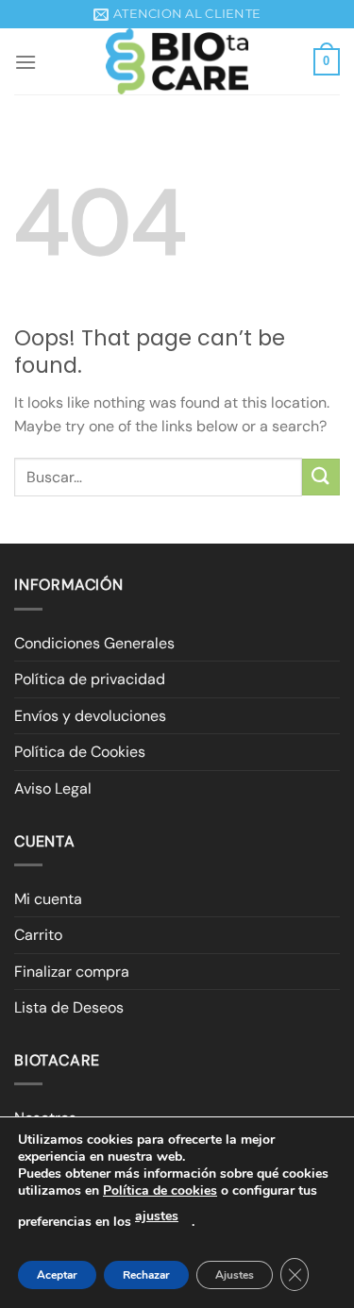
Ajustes (234, 1275)
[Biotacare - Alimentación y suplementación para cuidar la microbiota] (177, 61)
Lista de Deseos (69, 1007)
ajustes (156, 1216)
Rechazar (146, 1275)
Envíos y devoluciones (90, 716)
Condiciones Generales (94, 643)
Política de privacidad (89, 679)
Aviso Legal (53, 788)
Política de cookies (160, 1190)
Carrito (38, 935)
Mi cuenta (48, 899)
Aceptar (57, 1275)
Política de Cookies (79, 752)
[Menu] (25, 62)
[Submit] (321, 477)
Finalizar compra (71, 971)
